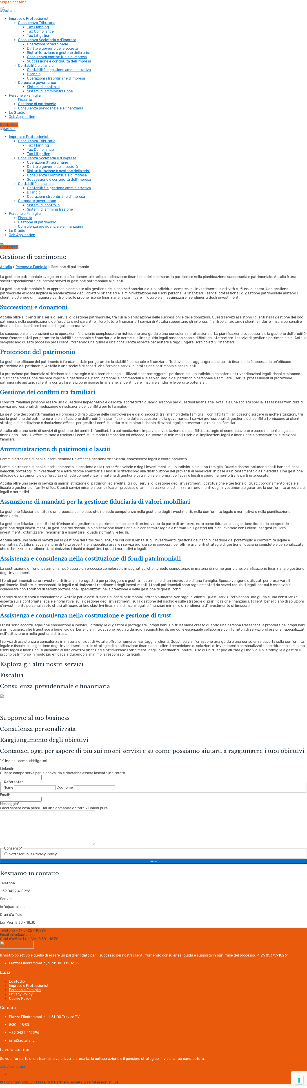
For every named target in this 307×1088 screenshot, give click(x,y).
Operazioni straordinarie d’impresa (56, 78)
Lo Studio (17, 112)
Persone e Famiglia (25, 95)
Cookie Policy (20, 998)
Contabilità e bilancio (35, 65)
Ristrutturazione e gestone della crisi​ (58, 53)
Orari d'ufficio (11, 939)
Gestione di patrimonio (37, 104)
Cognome (65, 787)
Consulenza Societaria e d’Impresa (47, 40)
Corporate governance (37, 82)
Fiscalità (25, 100)
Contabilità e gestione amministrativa (59, 70)
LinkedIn (7, 769)
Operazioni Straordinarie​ (47, 44)
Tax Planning (38, 27)
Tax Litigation (38, 35)
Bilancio (33, 74)
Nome (8, 787)
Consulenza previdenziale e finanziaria (50, 108)
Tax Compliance (40, 31)
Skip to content (13, 2)
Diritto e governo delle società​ (52, 48)
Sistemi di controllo (43, 87)
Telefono (7, 930)
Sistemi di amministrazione (50, 91)
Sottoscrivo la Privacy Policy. (33, 854)
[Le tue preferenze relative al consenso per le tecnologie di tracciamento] (299, 1080)
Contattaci (9, 124)
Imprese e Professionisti (29, 18)
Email (5, 795)
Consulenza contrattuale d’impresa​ (57, 57)
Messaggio (9, 804)
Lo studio (17, 981)
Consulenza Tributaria (36, 23)
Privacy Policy (21, 994)
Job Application (22, 117)
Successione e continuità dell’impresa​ (59, 61)
